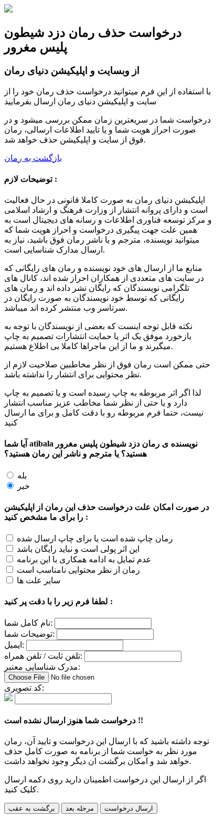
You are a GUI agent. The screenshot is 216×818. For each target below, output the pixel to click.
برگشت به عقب (31, 808)
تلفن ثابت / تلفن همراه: (43, 655)
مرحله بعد (80, 808)
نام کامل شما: (28, 622)
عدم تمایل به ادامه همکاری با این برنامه (84, 559)
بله (22, 475)
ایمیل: (14, 644)
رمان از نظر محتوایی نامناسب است (78, 569)
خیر (23, 486)
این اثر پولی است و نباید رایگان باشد (78, 548)
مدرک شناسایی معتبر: (42, 666)
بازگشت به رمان (33, 158)
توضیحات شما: (29, 633)
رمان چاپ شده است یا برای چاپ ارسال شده (95, 538)
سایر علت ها (38, 580)
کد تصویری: (24, 687)
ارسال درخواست (128, 808)
